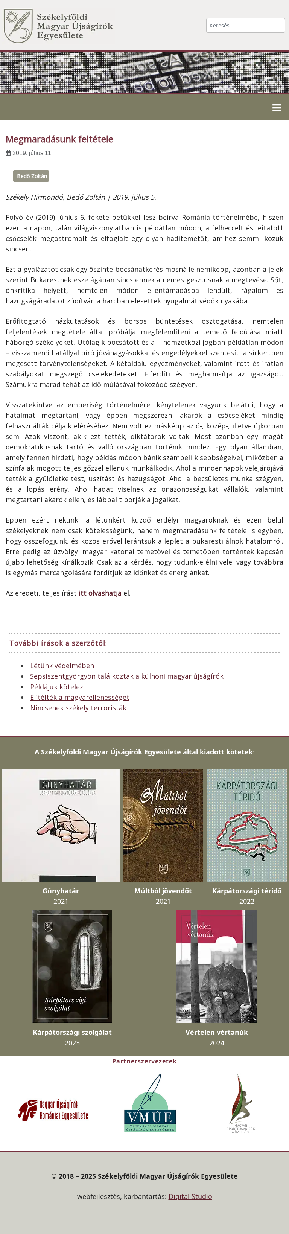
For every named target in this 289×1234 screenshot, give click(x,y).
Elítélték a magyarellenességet (79, 697)
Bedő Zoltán (32, 176)
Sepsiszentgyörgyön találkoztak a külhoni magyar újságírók (127, 676)
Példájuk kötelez (56, 686)
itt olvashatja (100, 592)
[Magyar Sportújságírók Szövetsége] (241, 1103)
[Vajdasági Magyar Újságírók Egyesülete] (150, 1102)
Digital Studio (190, 1196)
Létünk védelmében (62, 665)
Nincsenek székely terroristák (78, 707)
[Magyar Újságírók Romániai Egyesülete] (53, 1109)
